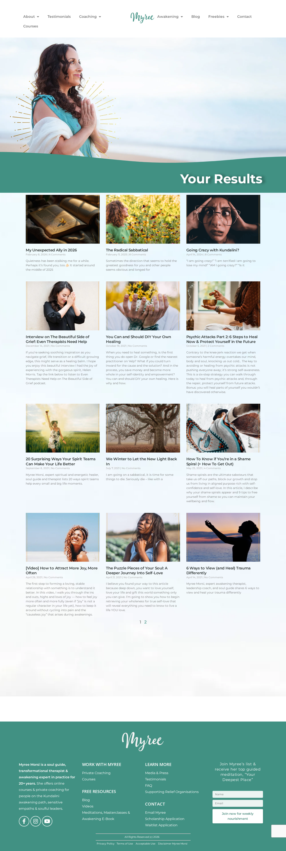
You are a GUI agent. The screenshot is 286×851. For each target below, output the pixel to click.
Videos (87, 806)
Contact (244, 16)
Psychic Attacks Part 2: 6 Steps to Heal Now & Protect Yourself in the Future (222, 339)
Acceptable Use (146, 843)
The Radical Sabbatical (127, 250)
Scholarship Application (164, 819)
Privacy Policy (106, 843)
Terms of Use (125, 843)
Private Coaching (96, 773)
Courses (30, 26)
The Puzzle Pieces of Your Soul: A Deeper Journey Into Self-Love (136, 570)
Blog (195, 16)
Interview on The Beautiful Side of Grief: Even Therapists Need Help (57, 339)
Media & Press (156, 773)
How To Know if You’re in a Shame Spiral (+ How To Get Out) (218, 461)
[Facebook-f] (24, 821)
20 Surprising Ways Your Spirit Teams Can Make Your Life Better (60, 461)
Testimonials (59, 16)
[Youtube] (47, 821)
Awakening (168, 16)
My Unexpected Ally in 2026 (51, 250)
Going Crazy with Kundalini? (212, 250)
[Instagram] (35, 821)
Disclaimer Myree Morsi (172, 843)
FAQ (148, 786)
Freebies (216, 16)
